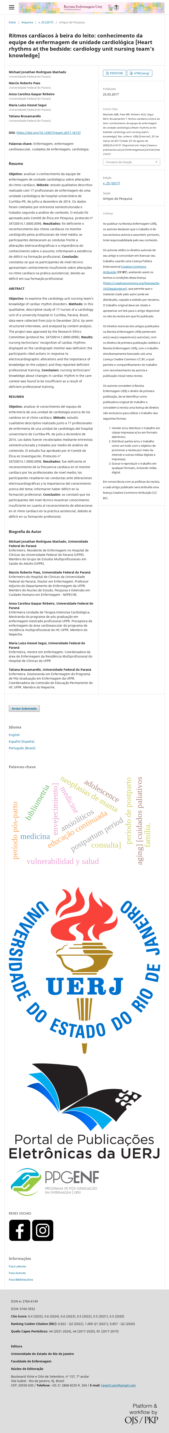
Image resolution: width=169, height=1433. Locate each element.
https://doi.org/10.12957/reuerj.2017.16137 (49, 133)
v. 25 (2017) (46, 22)
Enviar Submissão (24, 708)
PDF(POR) (116, 73)
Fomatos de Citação (119, 162)
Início (12, 22)
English (14, 735)
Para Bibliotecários (21, 1280)
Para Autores (17, 1273)
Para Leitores (17, 1266)
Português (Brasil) (22, 748)
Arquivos (27, 22)
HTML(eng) (141, 73)
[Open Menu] (11, 7)
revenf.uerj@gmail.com (118, 1385)
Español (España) (21, 741)
